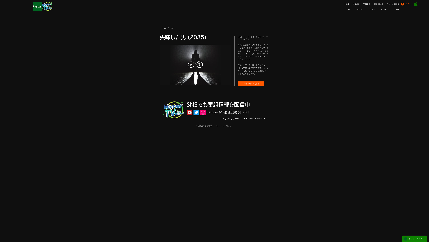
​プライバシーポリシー (224, 126)
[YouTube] (189, 112)
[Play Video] (191, 65)
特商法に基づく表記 (204, 126)
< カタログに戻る (167, 28)
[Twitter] (196, 112)
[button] (416, 4)
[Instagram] (203, 112)
